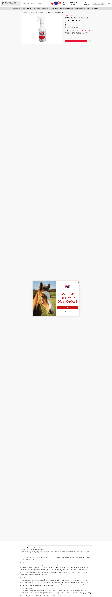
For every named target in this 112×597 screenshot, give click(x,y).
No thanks (67, 311)
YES (67, 307)
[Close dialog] (78, 282)
